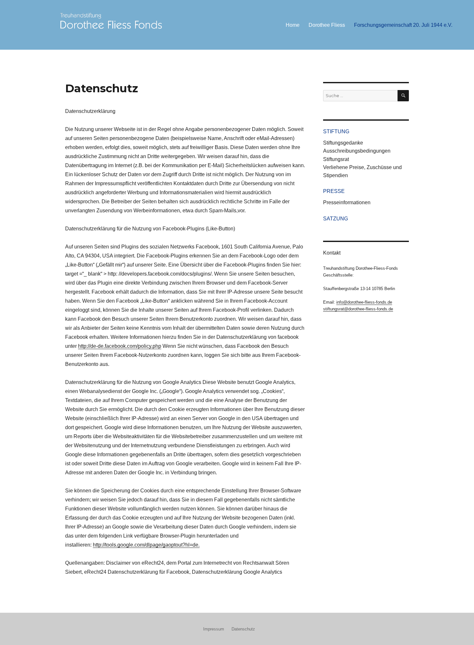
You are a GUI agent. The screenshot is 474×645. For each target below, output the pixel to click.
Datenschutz (243, 629)
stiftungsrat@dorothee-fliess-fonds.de (358, 309)
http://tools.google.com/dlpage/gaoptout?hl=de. (146, 545)
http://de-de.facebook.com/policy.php (119, 346)
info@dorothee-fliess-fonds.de (364, 302)
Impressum (213, 629)
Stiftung (336, 131)
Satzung (335, 218)
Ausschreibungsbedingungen (356, 151)
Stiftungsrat (336, 159)
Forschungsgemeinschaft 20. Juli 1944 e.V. (403, 25)
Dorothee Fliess (327, 25)
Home (293, 25)
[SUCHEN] (403, 95)
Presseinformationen (346, 202)
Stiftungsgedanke (343, 143)
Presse (334, 191)
